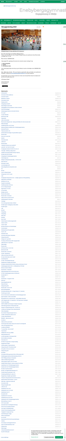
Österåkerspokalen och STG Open (7, 125)
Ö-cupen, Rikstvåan (4, 114)
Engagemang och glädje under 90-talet (8, 262)
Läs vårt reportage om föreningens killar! (8, 336)
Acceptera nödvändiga (49, 437)
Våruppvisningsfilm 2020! (6, 384)
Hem (3, 1)
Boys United (3, 219)
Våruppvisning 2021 (9, 27)
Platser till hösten (4, 284)
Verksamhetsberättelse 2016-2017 (7, 429)
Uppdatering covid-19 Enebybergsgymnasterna (10, 399)
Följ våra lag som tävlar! (5, 293)
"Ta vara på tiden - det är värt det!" (7, 329)
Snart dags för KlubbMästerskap (7, 408)
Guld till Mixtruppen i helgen (6, 413)
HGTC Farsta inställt (5, 402)
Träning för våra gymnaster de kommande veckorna (10, 377)
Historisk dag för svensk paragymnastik (8, 220)
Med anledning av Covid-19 (6, 401)
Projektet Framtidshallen (5, 183)
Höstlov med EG (4, 222)
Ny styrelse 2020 (4, 393)
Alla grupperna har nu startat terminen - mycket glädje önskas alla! (13, 298)
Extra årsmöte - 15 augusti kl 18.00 (7, 278)
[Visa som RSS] (43, 26)
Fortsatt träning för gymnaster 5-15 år (8, 372)
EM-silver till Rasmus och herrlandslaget (8, 226)
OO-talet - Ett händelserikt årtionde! (7, 260)
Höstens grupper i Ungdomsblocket (8, 345)
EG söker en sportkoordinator (6, 368)
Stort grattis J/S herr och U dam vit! (7, 348)
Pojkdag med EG (4, 102)
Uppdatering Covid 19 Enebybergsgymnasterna (10, 365)
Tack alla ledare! (4, 228)
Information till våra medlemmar (7, 94)
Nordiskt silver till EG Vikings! (6, 154)
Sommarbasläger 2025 (5, 165)
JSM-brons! (3, 141)
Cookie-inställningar (4, 437)
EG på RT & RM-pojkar (5, 431)
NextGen (2, 138)
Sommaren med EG (4, 96)
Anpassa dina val (34, 437)
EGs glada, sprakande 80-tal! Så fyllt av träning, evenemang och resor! (14, 264)
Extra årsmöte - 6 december (6, 269)
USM (2, 175)
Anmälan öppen (4, 206)
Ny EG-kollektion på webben (6, 338)
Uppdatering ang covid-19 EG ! (7, 397)
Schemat (3, 276)
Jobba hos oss (4, 386)
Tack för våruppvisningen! (6, 172)
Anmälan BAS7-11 (4, 275)
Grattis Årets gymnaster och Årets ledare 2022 (9, 305)
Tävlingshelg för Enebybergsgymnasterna (9, 156)
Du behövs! (3, 320)
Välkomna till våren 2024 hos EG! (7, 255)
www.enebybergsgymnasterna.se (18, 73)
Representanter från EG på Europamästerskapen (10, 419)
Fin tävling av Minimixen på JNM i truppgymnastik (10, 240)
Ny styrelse (3, 352)
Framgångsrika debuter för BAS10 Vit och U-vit (10, 148)
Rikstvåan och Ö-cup (5, 181)
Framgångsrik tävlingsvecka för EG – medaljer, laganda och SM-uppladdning (15, 177)
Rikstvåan (3, 217)
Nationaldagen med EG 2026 (6, 105)
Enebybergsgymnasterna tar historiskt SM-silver (10, 111)
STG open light (4, 190)
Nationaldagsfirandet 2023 (6, 282)
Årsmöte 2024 (4, 246)
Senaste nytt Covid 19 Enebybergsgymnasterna (10, 366)
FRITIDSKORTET (4, 93)
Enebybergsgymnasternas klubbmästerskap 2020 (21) (11, 356)
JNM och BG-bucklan (5, 120)
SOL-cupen (3, 112)
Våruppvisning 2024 (5, 237)
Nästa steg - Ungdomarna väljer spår (8, 381)
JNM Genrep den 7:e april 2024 (7, 242)
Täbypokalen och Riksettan (6, 179)
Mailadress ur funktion (5, 98)
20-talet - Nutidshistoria (5, 253)
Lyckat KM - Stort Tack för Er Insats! (7, 147)
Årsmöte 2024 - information (6, 251)
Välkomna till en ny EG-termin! (6, 321)
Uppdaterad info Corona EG (6, 395)
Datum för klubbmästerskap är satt (7, 424)
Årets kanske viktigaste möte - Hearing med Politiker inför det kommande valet (15, 121)
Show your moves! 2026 (5, 136)
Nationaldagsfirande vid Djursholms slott (8, 166)
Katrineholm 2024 (4, 233)
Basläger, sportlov (4, 192)
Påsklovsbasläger (4, 123)
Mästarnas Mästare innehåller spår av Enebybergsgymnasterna (13, 127)
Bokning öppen (4, 143)
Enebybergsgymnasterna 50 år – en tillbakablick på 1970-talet (12, 266)
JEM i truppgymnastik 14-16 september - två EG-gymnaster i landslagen (14, 300)
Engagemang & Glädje (5, 343)
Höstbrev (3, 420)
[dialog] (47, 434)
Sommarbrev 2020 (4, 383)
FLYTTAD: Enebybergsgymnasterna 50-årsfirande (10, 273)
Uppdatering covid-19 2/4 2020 (7, 390)
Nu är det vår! (3, 417)
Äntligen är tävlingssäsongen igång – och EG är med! (11, 159)
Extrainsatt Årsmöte (5, 129)
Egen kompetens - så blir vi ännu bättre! (8, 296)
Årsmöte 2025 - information (6, 195)
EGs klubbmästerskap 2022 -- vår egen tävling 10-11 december (12, 291)
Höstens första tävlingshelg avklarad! (8, 410)
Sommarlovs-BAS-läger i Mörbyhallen (8, 235)
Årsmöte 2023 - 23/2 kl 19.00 (6, 287)
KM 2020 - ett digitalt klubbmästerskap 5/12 (9, 370)
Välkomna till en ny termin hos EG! (7, 197)
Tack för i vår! (3, 231)
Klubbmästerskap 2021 (5, 334)
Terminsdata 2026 (4, 139)
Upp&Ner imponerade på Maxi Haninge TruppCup (10, 152)
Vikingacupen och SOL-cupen (6, 174)
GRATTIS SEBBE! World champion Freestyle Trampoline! (11, 303)
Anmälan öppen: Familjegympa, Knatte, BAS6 (9, 204)
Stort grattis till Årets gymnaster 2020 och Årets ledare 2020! (12, 354)
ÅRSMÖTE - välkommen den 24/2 (7, 318)
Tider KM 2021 (4, 330)
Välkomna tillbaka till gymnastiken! (7, 359)
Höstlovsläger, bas (4, 157)
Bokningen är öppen (5, 163)
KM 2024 (3, 210)
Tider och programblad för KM (7, 325)
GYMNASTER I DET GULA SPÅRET (7, 332)
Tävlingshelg (3, 211)
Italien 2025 (3, 215)
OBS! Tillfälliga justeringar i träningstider (8, 357)
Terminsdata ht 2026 (5, 100)
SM (2, 168)
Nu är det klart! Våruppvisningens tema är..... (9, 312)
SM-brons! (3, 280)
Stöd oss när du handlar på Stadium (8, 406)
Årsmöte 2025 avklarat (5, 193)
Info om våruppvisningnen (6, 186)
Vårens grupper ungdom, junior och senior (9, 361)
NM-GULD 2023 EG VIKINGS (6, 267)
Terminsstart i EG (4, 339)
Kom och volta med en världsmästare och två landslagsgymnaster (13, 294)
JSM (2, 208)
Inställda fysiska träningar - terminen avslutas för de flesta (12, 363)
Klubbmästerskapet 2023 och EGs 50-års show (10, 271)
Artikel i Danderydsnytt (5, 415)
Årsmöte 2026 (4, 134)
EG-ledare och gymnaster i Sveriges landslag (9, 341)
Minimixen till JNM (4, 249)
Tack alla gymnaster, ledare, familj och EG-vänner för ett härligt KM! (13, 323)
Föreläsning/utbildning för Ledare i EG (8, 374)
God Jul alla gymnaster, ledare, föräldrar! (8, 202)
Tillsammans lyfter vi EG (5, 130)
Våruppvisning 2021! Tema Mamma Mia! (8, 347)
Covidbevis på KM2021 (5, 327)
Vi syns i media (4, 224)
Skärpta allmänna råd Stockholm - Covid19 (9, 379)
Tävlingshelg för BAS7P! (5, 103)
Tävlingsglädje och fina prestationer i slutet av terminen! (11, 107)
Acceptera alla (59, 437)
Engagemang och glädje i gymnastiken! (8, 375)
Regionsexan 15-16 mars (5, 188)
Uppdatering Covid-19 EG (6, 388)
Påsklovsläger (4, 244)
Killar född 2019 (4, 161)
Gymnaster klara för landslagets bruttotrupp (9, 404)
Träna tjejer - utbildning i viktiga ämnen (8, 150)
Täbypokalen (3, 118)
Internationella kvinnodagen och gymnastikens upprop (11, 132)
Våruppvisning (4, 426)
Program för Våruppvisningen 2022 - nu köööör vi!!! (10, 307)
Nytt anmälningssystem (5, 289)
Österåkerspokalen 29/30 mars (7, 184)
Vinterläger (3, 201)
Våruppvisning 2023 (5, 285)
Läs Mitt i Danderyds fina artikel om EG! (8, 314)
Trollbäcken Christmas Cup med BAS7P (8, 145)
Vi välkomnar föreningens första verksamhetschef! (10, 309)
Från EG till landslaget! (5, 109)
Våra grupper (9, 1)
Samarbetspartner (4, 258)
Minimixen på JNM (4, 116)
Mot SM (2, 170)
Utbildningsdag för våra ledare (7, 199)
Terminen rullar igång (5, 302)
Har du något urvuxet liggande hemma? (8, 422)
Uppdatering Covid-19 (5, 392)
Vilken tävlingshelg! (4, 311)
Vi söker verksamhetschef (6, 316)
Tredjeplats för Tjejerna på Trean (7, 411)
